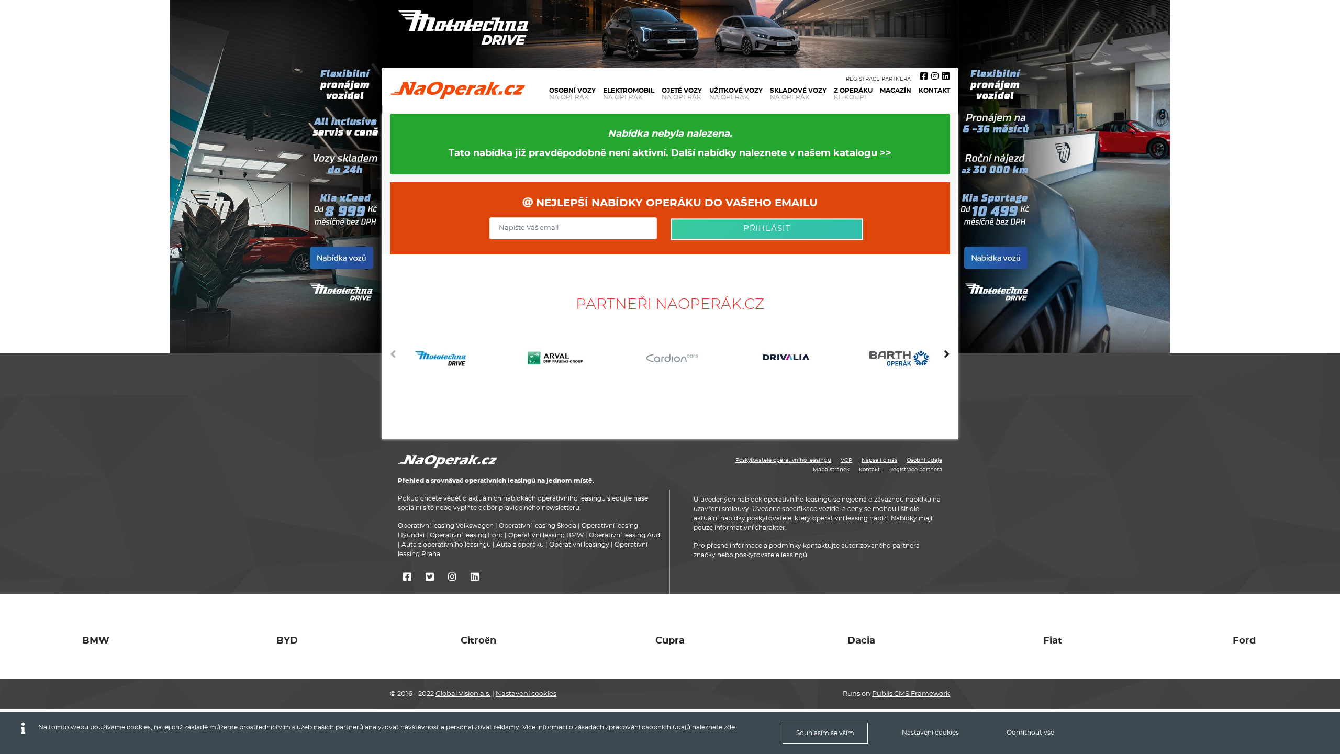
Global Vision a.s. (463, 694)
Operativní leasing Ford (466, 536)
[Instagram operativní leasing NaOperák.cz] (935, 76)
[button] (947, 358)
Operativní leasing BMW (546, 536)
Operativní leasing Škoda (537, 526)
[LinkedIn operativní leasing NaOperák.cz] (946, 76)
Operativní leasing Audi (625, 536)
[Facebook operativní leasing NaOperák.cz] (924, 76)
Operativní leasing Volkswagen (446, 526)
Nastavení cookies (526, 694)
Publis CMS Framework (911, 694)
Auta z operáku (520, 545)
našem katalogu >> (844, 153)
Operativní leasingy (579, 545)
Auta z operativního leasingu (446, 545)
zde (729, 727)
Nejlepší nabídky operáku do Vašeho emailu (675, 203)
